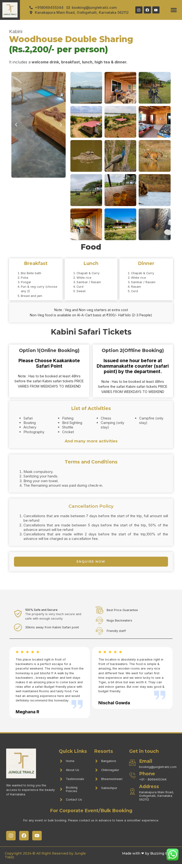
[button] (174, 10)
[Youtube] (155, 9)
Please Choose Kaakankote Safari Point (49, 363)
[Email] (132, 762)
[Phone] (132, 775)
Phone (147, 773)
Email (145, 761)
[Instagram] (138, 9)
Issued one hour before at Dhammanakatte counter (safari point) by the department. (133, 366)
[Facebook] (147, 9)
